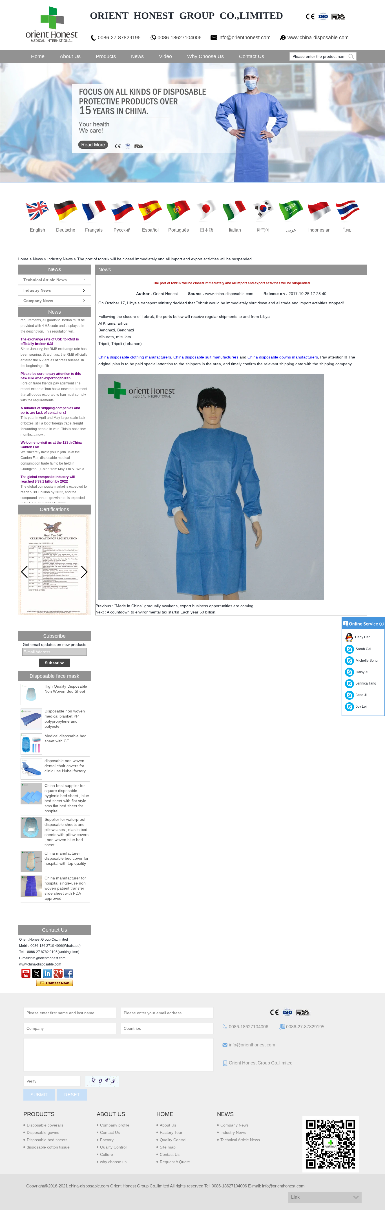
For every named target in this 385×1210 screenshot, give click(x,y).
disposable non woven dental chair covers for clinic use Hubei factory (65, 765)
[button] (84, 572)
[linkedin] (47, 973)
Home (38, 56)
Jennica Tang (365, 683)
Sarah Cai (362, 649)
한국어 (263, 230)
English (37, 230)
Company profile (114, 1125)
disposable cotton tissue (48, 1147)
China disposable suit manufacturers (205, 357)
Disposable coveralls (45, 1125)
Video (165, 56)
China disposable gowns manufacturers (282, 357)
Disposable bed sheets (47, 1140)
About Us (70, 56)
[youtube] (25, 973)
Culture (106, 1154)
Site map (168, 1147)
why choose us (113, 1162)
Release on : (276, 293)
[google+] (58, 973)
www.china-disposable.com (318, 37)
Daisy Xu (361, 672)
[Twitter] (36, 973)
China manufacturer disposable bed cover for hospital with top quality (66, 858)
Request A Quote (175, 1162)
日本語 (206, 230)
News (137, 56)
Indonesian (319, 230)
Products (106, 56)
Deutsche (65, 230)
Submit (39, 1094)
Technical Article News (45, 280)
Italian (235, 230)
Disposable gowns (43, 1132)
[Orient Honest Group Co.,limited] (51, 25)
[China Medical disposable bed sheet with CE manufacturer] (31, 744)
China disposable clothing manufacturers (134, 357)
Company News (38, 300)
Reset (72, 1094)
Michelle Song (366, 661)
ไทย (347, 230)
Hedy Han (362, 637)
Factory (107, 1140)
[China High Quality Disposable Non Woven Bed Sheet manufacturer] (31, 694)
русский (122, 230)
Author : (144, 293)
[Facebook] (68, 973)
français (94, 230)
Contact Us (251, 56)
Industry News (60, 259)
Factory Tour (171, 1132)
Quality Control (113, 1147)
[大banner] (192, 123)
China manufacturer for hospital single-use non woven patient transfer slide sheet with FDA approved (65, 888)
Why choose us (205, 56)
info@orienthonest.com (244, 37)
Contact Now (54, 983)
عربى (291, 230)
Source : (196, 293)
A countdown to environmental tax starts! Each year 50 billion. (161, 612)
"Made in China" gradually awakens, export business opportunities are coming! (184, 606)
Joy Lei (360, 707)
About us (111, 1114)
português (178, 230)
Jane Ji (360, 695)
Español (150, 230)
